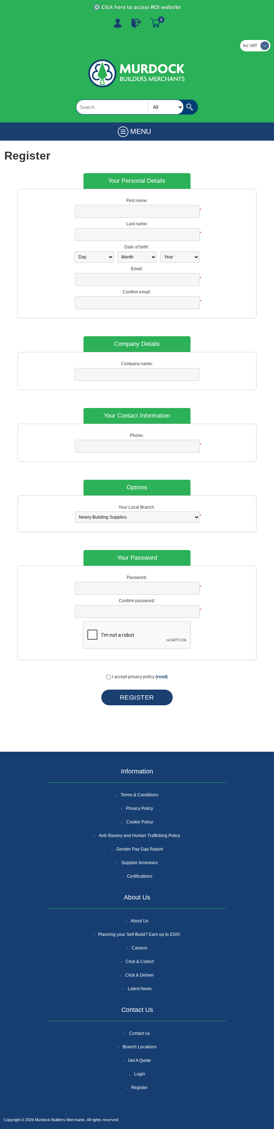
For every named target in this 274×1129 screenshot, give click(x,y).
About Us (139, 920)
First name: (137, 200)
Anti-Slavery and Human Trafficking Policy (139, 835)
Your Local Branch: (136, 507)
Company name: (137, 363)
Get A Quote (139, 1060)
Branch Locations (140, 1046)
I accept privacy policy (133, 676)
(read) (162, 676)
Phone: (137, 435)
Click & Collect (140, 961)
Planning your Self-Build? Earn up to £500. (139, 934)
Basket (155, 23)
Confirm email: (137, 291)
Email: (137, 268)
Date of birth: (137, 247)
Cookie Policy (139, 822)
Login (139, 1074)
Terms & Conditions (139, 794)
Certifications (139, 876)
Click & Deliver (139, 975)
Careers (139, 948)
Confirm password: (137, 600)
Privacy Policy (139, 808)
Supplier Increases (139, 862)
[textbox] (129, 107)
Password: (137, 577)
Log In (136, 23)
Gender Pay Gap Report (139, 849)
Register (117, 23)
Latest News (140, 988)
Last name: (137, 223)
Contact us (139, 1033)
